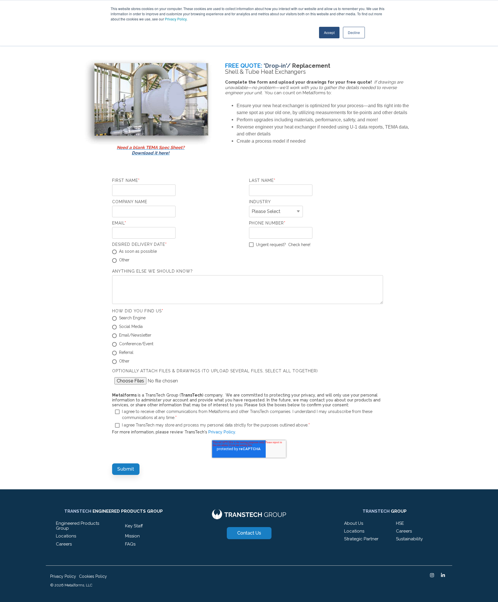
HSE (400, 523)
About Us (353, 523)
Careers (64, 544)
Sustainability (409, 538)
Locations (66, 536)
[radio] (179, 251)
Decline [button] (354, 32)
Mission (132, 536)
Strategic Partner (361, 538)
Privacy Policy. (222, 432)
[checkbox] (179, 256)
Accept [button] (329, 32)
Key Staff (134, 526)
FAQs (130, 544)
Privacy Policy (175, 18)
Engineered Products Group (77, 526)
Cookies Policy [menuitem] (93, 576)
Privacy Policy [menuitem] (63, 576)
